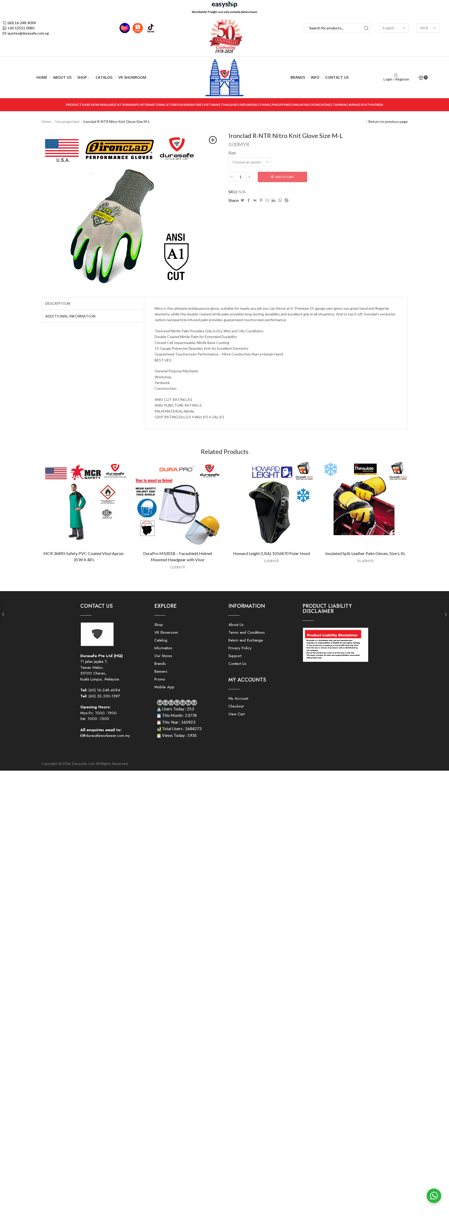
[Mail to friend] (267, 200)
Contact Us (337, 77)
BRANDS (297, 77)
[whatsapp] (280, 200)
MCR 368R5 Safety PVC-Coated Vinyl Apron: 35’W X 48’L (83, 556)
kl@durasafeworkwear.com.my (105, 735)
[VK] (255, 200)
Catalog (104, 77)
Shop (82, 77)
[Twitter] (242, 200)
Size (232, 152)
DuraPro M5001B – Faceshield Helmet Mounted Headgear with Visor (177, 556)
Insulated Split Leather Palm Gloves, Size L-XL (365, 553)
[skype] (285, 200)
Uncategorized (67, 121)
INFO (315, 77)
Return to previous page (388, 121)
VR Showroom (132, 77)
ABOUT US (62, 77)
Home (41, 77)
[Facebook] (249, 200)
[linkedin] (273, 200)
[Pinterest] (261, 200)
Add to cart (284, 177)
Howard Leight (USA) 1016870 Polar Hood (271, 553)
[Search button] (366, 28)
